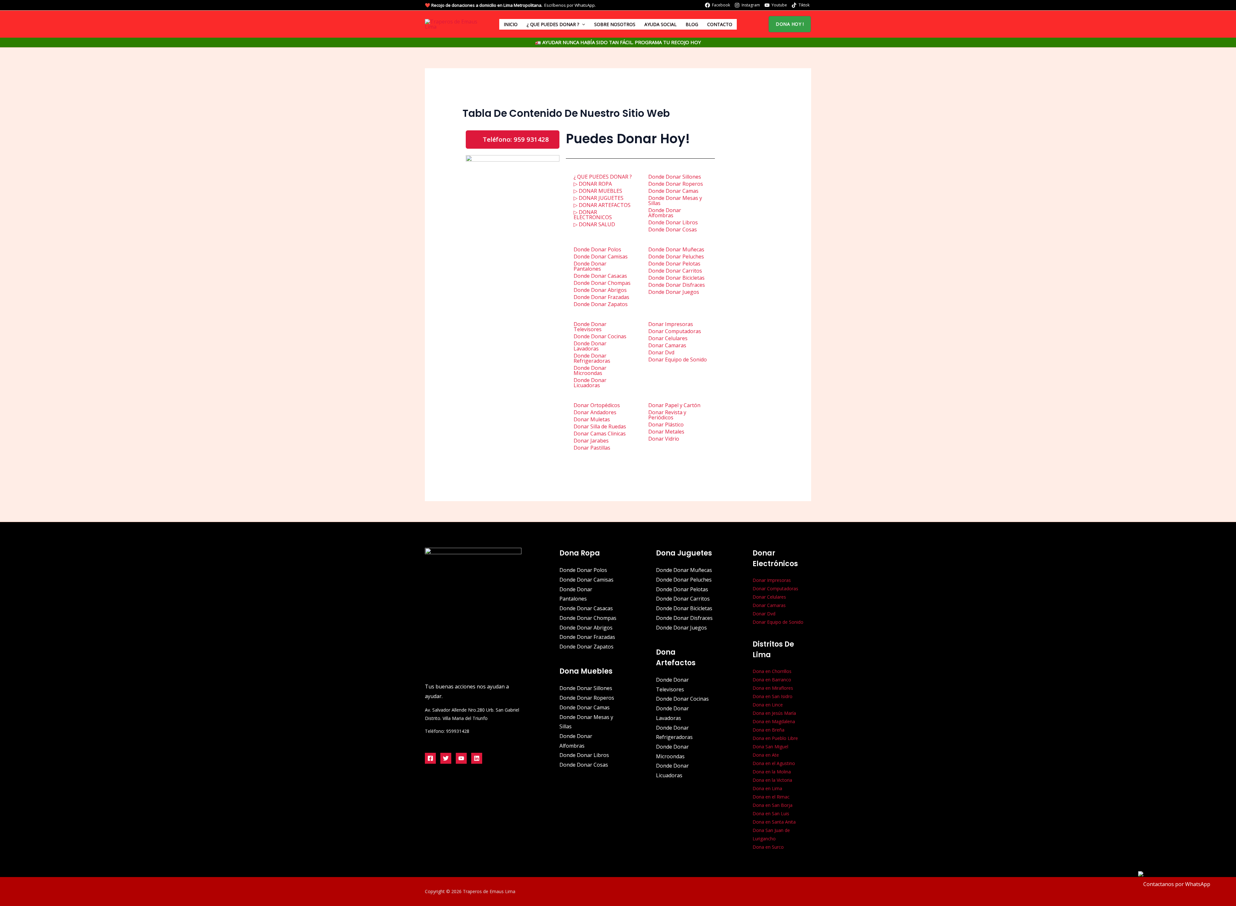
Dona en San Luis (771, 813)
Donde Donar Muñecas (676, 249)
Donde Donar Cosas (672, 229)
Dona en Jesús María (774, 713)
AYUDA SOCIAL (660, 24)
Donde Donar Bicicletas (676, 277)
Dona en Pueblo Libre (775, 738)
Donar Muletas (592, 419)
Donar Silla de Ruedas (600, 426)
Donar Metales (666, 431)
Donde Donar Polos (597, 249)
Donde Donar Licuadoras (590, 383)
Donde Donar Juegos (673, 291)
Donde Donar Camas (673, 190)
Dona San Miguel (770, 746)
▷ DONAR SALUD (594, 224)
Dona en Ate (766, 755)
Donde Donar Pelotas (674, 263)
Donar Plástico (666, 424)
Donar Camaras (667, 345)
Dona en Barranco (772, 680)
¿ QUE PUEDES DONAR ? (553, 24)
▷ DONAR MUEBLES (598, 190)
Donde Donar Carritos (675, 270)
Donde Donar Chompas (602, 282)
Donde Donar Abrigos (600, 290)
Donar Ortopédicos (597, 405)
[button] (582, 24)
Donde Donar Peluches (676, 256)
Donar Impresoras (670, 324)
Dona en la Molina (772, 772)
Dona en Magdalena (774, 721)
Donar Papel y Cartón (674, 405)
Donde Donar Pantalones (590, 266)
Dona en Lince (768, 705)
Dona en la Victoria (772, 780)
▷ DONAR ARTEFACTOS (602, 205)
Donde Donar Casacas (600, 275)
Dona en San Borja (772, 805)
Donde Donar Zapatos (601, 304)
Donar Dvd (661, 352)
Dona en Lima (767, 788)
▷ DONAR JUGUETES (598, 197)
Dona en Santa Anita (774, 822)
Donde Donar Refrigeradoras (592, 358)
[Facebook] (430, 758)
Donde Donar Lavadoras (590, 346)
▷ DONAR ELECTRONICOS (593, 215)
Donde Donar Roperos (675, 183)
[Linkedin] (476, 758)
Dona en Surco (768, 847)
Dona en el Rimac (771, 797)
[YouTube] (461, 758)
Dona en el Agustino (774, 763)
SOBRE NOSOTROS (614, 24)
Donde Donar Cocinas (600, 336)
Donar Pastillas (592, 447)
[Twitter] (445, 758)
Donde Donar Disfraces (676, 284)
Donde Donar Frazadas (601, 297)
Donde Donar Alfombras (664, 213)
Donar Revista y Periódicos (667, 415)
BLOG (692, 24)
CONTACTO (719, 24)
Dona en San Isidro (772, 696)
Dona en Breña (768, 730)
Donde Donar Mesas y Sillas (675, 200)
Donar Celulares (668, 338)
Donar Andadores (595, 412)
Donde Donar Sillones (674, 176)
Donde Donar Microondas (590, 370)
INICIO (511, 24)
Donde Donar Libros (673, 222)
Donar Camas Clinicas (600, 433)
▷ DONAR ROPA (593, 183)
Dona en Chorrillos (772, 671)
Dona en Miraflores (773, 688)
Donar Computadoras (674, 331)
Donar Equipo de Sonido (677, 359)
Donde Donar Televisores (590, 327)
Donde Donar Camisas (601, 256)
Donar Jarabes (591, 440)
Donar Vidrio (663, 438)
